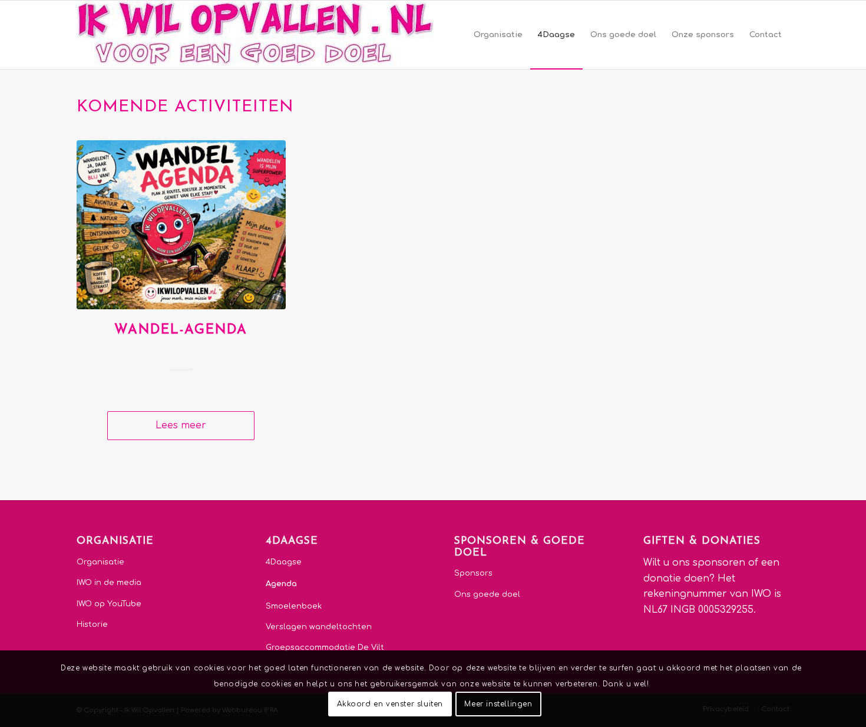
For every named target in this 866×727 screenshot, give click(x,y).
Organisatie (100, 562)
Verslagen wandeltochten (319, 627)
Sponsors (473, 573)
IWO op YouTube (109, 604)
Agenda (281, 584)
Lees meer (181, 425)
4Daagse (284, 562)
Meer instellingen (498, 704)
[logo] (255, 35)
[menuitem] (498, 35)
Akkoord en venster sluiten (390, 704)
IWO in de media (109, 583)
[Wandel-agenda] (181, 224)
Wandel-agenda (180, 330)
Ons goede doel (487, 594)
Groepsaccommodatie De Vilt (325, 647)
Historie (92, 624)
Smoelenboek (294, 606)
